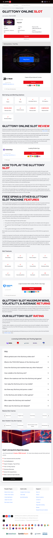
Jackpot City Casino (8, 499)
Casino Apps (22, 494)
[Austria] (10, 525)
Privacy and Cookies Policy (32, 520)
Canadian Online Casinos (25, 492)
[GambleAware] (23, 533)
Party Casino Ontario (8, 502)
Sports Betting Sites (24, 497)
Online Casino (7, 332)
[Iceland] (38, 525)
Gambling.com (5, 8)
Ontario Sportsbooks (8, 497)
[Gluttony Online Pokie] (13, 528)
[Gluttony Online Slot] (23, 525)
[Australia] (7, 525)
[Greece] (35, 525)
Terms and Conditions (20, 520)
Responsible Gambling (40, 504)
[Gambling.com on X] (4, 517)
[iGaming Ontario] (11, 534)
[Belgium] (13, 525)
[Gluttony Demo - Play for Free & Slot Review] (4, 525)
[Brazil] (19, 525)
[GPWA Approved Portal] (45, 534)
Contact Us (38, 499)
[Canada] (26, 525)
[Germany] (32, 525)
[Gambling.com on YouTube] (6, 517)
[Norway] (16, 528)
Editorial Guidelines (40, 497)
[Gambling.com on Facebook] (9, 517)
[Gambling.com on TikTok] (4, 521)
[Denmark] (29, 525)
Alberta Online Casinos (8, 492)
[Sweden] (29, 528)
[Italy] (4, 528)
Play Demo (26, 59)
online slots (44, 131)
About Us (38, 492)
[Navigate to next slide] (49, 416)
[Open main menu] (3, 2)
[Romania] (23, 528)
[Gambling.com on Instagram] (12, 517)
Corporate (38, 502)
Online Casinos (11, 8)
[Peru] (19, 528)
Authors (37, 494)
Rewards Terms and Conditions (42, 509)
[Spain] (26, 528)
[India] (45, 525)
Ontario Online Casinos (9, 494)
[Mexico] (7, 528)
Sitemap (37, 507)
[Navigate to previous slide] (4, 416)
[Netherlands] (10, 528)
